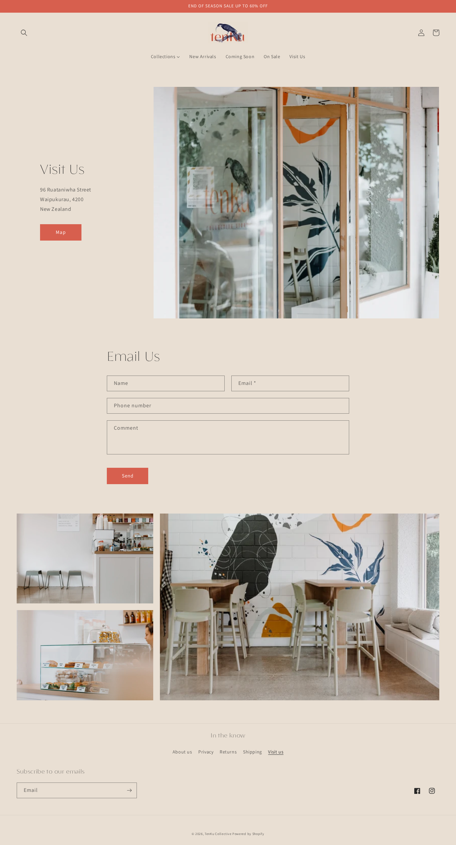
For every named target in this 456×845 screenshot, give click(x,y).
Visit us (275, 752)
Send (128, 475)
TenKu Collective (218, 834)
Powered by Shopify (248, 834)
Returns (228, 752)
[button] (24, 32)
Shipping (252, 752)
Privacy (205, 752)
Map (61, 232)
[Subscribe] (129, 790)
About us (182, 752)
